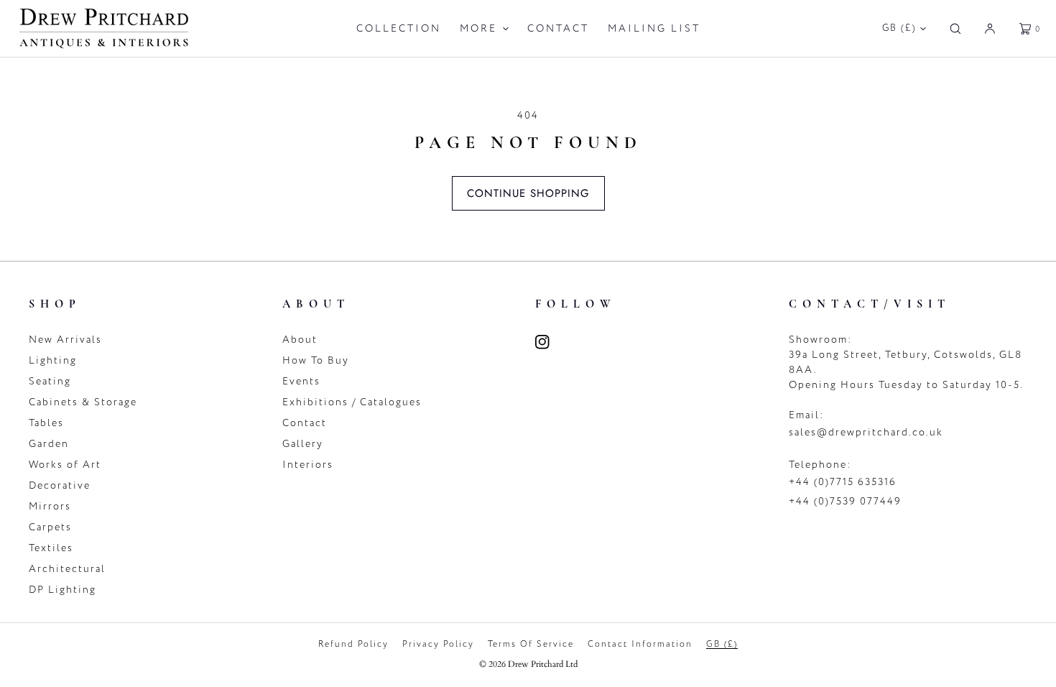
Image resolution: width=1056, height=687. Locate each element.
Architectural (67, 569)
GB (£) (899, 28)
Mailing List (654, 28)
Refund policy (353, 644)
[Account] (990, 28)
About (300, 339)
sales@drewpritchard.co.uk (866, 432)
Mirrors (50, 506)
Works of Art (65, 464)
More (478, 28)
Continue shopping (528, 193)
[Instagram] (551, 342)
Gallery (302, 444)
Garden (49, 444)
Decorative (60, 485)
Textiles (51, 548)
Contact (558, 28)
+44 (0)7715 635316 (843, 482)
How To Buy (315, 360)
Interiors (307, 464)
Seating (50, 381)
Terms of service (531, 644)
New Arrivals (65, 339)
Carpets (50, 527)
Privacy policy (438, 644)
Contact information (640, 644)
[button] (955, 28)
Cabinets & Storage (83, 402)
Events (301, 381)
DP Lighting (62, 589)
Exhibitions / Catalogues (352, 402)
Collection (398, 28)
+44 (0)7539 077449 (845, 501)
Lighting (53, 360)
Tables (46, 423)
